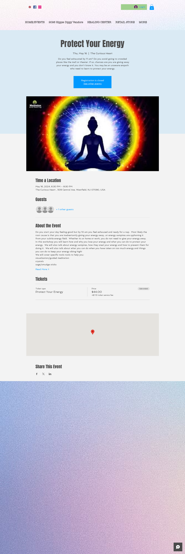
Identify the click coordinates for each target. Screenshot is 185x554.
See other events (92, 83)
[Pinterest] (29, 7)
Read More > (42, 269)
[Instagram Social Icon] (39, 7)
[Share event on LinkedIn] (50, 374)
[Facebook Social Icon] (34, 7)
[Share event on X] (43, 374)
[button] (151, 7)
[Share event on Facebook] (36, 374)
